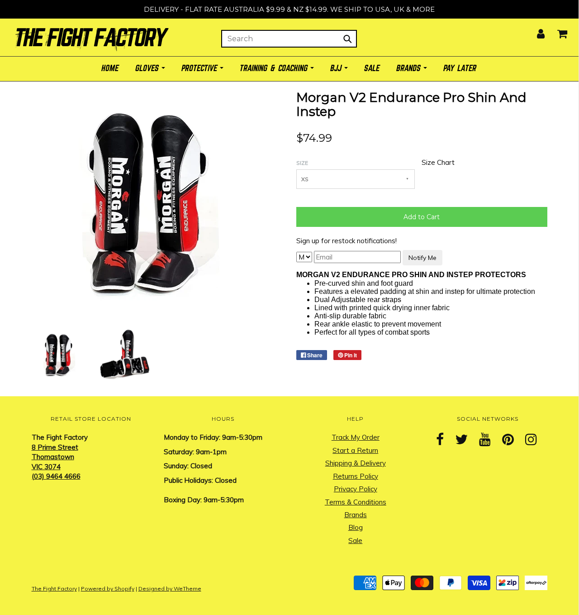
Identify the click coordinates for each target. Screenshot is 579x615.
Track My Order (356, 437)
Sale (355, 540)
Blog (355, 527)
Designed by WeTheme (169, 588)
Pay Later (460, 68)
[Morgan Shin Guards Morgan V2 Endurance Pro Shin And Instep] (124, 354)
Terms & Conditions (355, 502)
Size (302, 162)
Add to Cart (421, 217)
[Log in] (535, 31)
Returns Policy (355, 476)
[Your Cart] (556, 31)
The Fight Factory (54, 588)
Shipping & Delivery (355, 463)
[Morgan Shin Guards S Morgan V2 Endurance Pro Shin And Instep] (58, 354)
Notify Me (422, 258)
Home (110, 68)
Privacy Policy (355, 489)
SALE (372, 68)
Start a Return (355, 450)
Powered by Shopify (107, 588)
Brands (355, 514)
